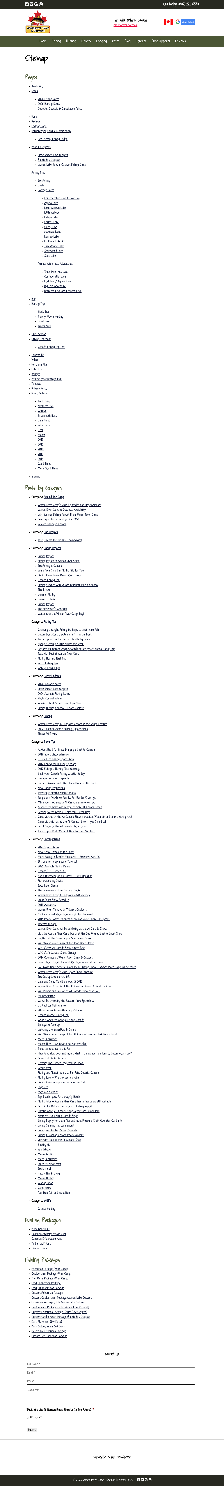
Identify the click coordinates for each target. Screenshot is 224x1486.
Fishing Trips (38, 173)
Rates (115, 41)
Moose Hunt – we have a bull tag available (62, 1044)
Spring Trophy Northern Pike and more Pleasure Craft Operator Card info (80, 1121)
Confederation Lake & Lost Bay (62, 198)
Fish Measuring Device (50, 881)
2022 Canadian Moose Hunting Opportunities (63, 729)
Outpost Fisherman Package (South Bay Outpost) (59, 1312)
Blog (128, 41)
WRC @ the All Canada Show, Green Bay (61, 948)
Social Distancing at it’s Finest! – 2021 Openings (65, 876)
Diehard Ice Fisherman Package (49, 1336)
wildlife (47, 1201)
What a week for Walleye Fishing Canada (61, 1020)
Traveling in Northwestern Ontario (57, 793)
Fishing (56, 41)
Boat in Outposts (41, 147)
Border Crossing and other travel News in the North (67, 783)
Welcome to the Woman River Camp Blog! (61, 614)
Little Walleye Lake (55, 208)
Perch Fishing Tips (48, 663)
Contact (141, 41)
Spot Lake (50, 256)
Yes (40, 1417)
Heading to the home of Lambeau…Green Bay (64, 812)
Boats (41, 185)
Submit (32, 1429)
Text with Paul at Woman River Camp (58, 654)
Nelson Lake (51, 217)
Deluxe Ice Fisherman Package (49, 1331)
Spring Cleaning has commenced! (56, 1125)
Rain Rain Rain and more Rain (54, 1193)
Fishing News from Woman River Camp (59, 575)
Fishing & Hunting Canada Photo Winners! (61, 1135)
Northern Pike (39, 364)
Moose (41, 435)
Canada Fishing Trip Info (51, 347)
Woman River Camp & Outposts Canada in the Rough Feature (72, 724)
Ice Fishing (44, 180)
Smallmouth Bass (47, 416)
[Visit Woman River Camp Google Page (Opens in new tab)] (36, 5)
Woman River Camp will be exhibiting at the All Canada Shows (72, 929)
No (31, 1417)
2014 (40, 459)
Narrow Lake (51, 237)
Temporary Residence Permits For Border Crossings (67, 798)
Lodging (101, 41)
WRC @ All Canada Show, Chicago (57, 953)
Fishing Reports (52, 548)
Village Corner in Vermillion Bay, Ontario (60, 1010)
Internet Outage (47, 924)
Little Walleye (52, 212)
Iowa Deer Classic (48, 886)
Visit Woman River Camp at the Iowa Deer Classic (66, 943)
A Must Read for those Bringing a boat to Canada (66, 750)
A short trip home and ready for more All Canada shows (70, 807)
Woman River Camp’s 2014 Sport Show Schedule (65, 972)
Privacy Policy (39, 388)
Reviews (180, 41)
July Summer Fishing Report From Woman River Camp (68, 515)
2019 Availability (47, 905)
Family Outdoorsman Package (48, 1288)
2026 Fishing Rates (48, 99)
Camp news (44, 1188)
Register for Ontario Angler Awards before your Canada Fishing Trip (76, 649)
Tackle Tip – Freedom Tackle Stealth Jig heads (64, 639)
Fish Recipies (51, 532)
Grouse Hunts (39, 1248)
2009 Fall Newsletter (49, 1164)
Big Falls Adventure (55, 286)
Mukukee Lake (52, 232)
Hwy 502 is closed (48, 1092)
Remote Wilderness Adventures (55, 264)
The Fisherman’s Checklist (52, 609)
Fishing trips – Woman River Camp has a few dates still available (74, 1101)
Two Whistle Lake (54, 246)
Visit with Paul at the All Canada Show (59, 1140)
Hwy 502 (43, 1087)
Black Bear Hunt (41, 1229)
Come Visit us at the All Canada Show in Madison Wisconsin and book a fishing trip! (85, 817)
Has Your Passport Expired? (53, 778)
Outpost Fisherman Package (47, 1293)
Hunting (71, 41)
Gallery (86, 41)
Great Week (45, 1068)
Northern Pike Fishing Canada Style (58, 1116)
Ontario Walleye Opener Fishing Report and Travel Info (69, 1111)
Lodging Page (39, 126)
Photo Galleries (40, 393)
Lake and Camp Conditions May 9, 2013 (60, 982)
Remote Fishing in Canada (52, 524)
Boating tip (44, 1145)
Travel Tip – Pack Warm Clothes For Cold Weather (66, 831)
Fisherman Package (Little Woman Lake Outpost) (58, 1302)
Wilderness (44, 425)
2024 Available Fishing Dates (54, 694)
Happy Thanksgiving (49, 1173)
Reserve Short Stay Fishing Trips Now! (59, 703)
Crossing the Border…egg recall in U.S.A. (61, 1063)
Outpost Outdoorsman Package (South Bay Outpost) (61, 1317)
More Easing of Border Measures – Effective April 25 (69, 857)
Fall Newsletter (46, 996)
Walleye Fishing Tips (49, 668)
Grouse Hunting (46, 1209)
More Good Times (48, 468)
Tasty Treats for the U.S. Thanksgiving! (60, 540)
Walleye (36, 374)
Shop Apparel (160, 41)
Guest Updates (52, 676)
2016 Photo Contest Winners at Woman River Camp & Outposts (74, 919)
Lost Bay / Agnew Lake (57, 281)
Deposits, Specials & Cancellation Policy (60, 109)
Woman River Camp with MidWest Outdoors (62, 909)
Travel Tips (49, 742)
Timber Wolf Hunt (47, 734)
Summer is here (47, 599)
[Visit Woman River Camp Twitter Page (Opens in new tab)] (31, 5)
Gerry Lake (50, 227)
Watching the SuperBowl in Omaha (57, 1029)
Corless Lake (51, 222)
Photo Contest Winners (51, 698)
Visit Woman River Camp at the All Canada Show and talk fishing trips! (77, 1034)
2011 (40, 454)
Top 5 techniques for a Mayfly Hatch (59, 1097)
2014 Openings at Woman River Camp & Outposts (66, 957)
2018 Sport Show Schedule (53, 754)
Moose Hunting (46, 1178)
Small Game (44, 321)
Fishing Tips (50, 622)
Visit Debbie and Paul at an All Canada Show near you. (69, 991)
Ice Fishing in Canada (50, 566)
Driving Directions (41, 339)
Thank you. (44, 590)
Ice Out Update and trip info (54, 977)
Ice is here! (44, 1169)
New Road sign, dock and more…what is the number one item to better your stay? (85, 1053)
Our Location (39, 334)
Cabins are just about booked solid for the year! (65, 914)
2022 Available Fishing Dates (54, 866)
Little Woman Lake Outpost (53, 155)
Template (36, 384)
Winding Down (45, 1183)
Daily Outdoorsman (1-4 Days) (48, 1326)
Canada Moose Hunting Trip (53, 1015)
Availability (37, 86)
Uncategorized (52, 839)
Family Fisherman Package (46, 1283)
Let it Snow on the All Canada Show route (62, 826)
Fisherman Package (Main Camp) (50, 1269)
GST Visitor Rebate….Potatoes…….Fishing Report (65, 1106)
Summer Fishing (46, 594)
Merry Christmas (47, 1039)
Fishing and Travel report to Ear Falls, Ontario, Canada (68, 1073)
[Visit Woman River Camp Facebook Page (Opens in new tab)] (27, 5)
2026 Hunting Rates (49, 104)
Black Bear (44, 312)
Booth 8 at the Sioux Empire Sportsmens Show (64, 938)
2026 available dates (49, 684)
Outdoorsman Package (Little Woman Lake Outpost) (60, 1307)
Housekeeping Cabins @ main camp (51, 131)
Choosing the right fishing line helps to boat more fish (68, 630)
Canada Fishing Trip (49, 580)
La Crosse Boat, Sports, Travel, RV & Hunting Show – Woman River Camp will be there (87, 967)
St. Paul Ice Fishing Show (52, 1005)
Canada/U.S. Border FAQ (52, 871)
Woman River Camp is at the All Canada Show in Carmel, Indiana (74, 986)
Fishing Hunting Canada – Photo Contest (61, 708)
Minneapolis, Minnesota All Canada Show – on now (66, 802)
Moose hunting (46, 1154)
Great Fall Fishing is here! (52, 1058)
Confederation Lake (55, 276)
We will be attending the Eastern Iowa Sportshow (66, 1001)
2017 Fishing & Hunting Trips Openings (59, 769)
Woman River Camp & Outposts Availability (62, 510)
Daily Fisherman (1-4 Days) (47, 1321)
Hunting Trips (39, 304)
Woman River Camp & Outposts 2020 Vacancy (64, 895)
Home (43, 41)
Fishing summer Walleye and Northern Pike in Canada (68, 585)
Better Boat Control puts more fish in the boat (64, 634)
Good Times (44, 464)
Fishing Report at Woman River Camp (59, 561)
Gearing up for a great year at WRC (59, 519)
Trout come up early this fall (54, 1049)
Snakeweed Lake (53, 251)
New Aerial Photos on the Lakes (56, 852)
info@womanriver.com (125, 25)
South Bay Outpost (49, 160)
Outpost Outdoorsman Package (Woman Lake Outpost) (62, 1298)
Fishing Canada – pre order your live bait (61, 1082)
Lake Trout (38, 369)
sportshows (44, 1149)
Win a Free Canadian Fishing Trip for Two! (61, 570)
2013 (40, 440)
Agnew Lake (51, 203)
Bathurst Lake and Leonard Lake (63, 291)
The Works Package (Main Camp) (50, 1278)
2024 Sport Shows (48, 847)
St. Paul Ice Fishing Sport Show (56, 759)
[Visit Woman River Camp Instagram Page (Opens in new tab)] (41, 5)
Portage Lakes (46, 190)
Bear (40, 430)
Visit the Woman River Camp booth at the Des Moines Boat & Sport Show (80, 934)
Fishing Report (46, 556)
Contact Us (38, 355)
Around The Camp (54, 497)
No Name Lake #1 (54, 241)
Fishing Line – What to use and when (59, 1077)
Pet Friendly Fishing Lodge (53, 139)
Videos (35, 360)
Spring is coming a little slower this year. (61, 644)
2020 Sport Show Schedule (53, 900)
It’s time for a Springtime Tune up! (57, 861)
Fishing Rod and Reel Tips (52, 658)
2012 (40, 444)
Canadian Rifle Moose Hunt (47, 1239)
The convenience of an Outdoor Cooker (60, 890)
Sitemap (36, 476)
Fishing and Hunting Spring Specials (57, 1130)
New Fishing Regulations (51, 788)
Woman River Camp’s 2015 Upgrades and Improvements (69, 505)
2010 (41, 449)
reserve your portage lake (47, 379)
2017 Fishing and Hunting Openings (57, 764)
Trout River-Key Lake (56, 272)
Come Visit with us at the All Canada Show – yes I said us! (72, 822)
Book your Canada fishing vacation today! (61, 774)
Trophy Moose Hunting (50, 316)
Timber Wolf (44, 326)
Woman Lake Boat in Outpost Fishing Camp (62, 164)
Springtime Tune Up (49, 1025)
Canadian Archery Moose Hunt (49, 1234)
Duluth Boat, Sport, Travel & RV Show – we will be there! (70, 962)
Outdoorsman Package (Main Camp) (51, 1273)
